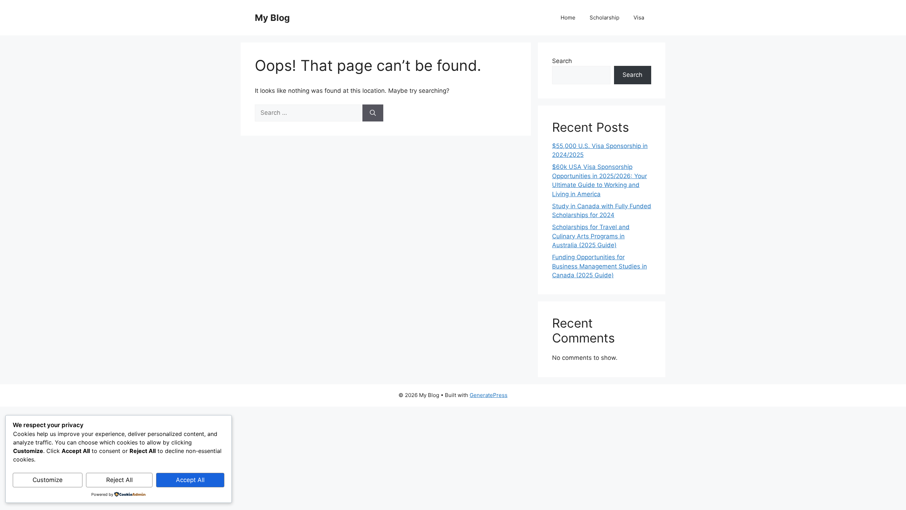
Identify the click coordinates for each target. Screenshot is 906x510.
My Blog (272, 17)
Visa (638, 17)
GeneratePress (489, 395)
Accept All (190, 479)
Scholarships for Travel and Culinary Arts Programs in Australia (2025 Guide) (591, 236)
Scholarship (604, 17)
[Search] (372, 112)
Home (568, 17)
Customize (48, 479)
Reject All (119, 479)
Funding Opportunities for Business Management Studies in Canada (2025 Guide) (599, 266)
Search (562, 60)
